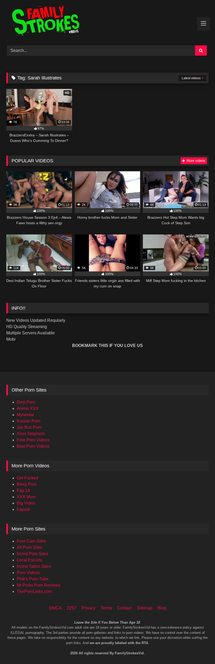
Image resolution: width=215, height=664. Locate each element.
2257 (71, 608)
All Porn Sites (29, 547)
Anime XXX (28, 408)
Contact (124, 608)
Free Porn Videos (33, 440)
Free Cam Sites (31, 541)
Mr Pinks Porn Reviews (38, 585)
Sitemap (144, 608)
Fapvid (23, 509)
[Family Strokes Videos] (107, 21)
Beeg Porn (27, 484)
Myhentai (25, 415)
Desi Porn (26, 402)
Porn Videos (28, 572)
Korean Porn (28, 421)
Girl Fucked (27, 478)
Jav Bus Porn (29, 427)
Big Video (26, 503)
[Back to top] (204, 638)
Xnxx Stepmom (31, 433)
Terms (106, 608)
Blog (162, 608)
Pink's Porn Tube (33, 579)
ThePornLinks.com (34, 591)
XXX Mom (26, 497)
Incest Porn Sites (32, 553)
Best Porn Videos (33, 446)
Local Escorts (29, 560)
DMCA (55, 608)
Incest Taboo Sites (34, 566)
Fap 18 (23, 490)
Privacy (88, 608)
